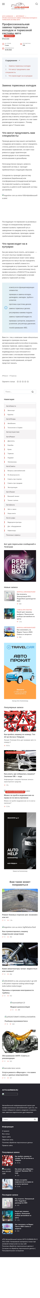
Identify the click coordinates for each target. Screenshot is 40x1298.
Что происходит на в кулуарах (20, 76)
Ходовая (11, 458)
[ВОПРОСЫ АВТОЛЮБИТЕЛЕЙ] (20, 760)
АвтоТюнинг (10, 492)
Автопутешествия (12, 432)
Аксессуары (10, 518)
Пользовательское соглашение (13, 1250)
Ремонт (5, 376)
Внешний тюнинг (13, 496)
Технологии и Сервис (15, 427)
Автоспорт (11, 410)
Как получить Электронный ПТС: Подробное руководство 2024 (26, 597)
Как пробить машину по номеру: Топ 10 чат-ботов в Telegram (24, 1158)
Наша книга (12, 513)
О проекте (5, 1131)
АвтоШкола (10, 505)
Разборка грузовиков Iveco (16, 1021)
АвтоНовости (11, 406)
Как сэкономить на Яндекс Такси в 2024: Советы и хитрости (25, 632)
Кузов (9, 449)
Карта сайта (6, 1137)
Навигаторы (12, 530)
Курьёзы (10, 414)
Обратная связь (7, 1139)
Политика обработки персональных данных (17, 1142)
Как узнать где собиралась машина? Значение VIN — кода (24, 1171)
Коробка (10, 445)
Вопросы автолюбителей (16, 470)
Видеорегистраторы (15, 522)
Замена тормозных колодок (20, 66)
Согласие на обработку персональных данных (18, 1248)
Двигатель (11, 441)
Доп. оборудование (14, 526)
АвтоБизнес (12, 423)
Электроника (12, 462)
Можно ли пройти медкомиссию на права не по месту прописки (24, 1182)
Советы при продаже (15, 483)
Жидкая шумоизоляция (20, 1007)
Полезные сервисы (13, 535)
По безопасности (14, 475)
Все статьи (6, 1134)
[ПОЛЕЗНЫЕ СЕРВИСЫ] (20, 721)
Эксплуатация (12, 487)
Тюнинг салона (13, 500)
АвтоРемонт (9, 36)
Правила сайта (7, 1145)
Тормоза (13, 376)
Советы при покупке (15, 479)
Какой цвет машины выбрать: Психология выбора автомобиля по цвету (26, 615)
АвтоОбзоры (11, 419)
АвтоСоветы (10, 466)
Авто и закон (12, 509)
